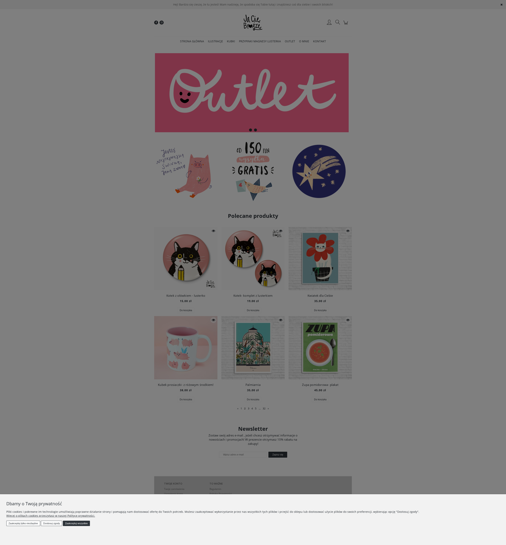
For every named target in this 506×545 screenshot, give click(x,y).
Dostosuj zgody (51, 523)
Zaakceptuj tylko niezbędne (23, 523)
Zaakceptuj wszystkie (76, 523)
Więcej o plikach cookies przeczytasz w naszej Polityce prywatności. (50, 516)
